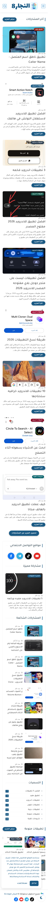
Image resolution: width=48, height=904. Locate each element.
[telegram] (19, 556)
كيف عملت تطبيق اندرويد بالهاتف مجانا (28, 507)
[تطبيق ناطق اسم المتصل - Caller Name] (34, 661)
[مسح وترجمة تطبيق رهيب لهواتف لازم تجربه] (34, 753)
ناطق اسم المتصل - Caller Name (14, 631)
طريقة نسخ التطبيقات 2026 (26, 340)
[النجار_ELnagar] (24, 6)
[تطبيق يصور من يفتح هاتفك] (34, 724)
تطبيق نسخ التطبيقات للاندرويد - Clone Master (15, 679)
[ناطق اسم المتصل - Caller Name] (34, 630)
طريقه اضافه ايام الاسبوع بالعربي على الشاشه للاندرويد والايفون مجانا (15, 647)
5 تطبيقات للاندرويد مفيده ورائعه (25, 599)
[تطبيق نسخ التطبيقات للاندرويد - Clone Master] (34, 677)
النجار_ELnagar (10, 894)
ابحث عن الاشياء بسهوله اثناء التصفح (25, 451)
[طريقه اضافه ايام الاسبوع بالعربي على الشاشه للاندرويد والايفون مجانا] (34, 645)
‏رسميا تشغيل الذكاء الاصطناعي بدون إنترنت (35, 854)
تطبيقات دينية (23, 810)
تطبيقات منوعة (23, 814)
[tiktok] (28, 556)
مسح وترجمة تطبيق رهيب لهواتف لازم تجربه (15, 754)
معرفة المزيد (22, 883)
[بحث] (5, 6)
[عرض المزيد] (10, 19)
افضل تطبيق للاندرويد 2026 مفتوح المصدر (26, 224)
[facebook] (11, 556)
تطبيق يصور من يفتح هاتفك (15, 724)
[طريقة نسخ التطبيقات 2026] (34, 738)
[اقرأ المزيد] (38, 77)
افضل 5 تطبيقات (24, 791)
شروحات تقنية (23, 819)
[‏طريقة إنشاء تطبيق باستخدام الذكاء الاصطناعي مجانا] (34, 707)
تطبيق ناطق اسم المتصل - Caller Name (27, 60)
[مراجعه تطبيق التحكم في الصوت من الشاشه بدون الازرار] (34, 768)
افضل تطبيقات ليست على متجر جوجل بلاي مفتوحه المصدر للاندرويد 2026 (27, 283)
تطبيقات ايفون (24, 805)
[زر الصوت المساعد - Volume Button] (34, 693)
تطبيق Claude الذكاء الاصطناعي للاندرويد (14, 854)
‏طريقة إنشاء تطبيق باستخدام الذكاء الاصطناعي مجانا (15, 710)
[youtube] (37, 556)
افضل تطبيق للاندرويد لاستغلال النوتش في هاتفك (26, 116)
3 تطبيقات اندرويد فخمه (29, 170)
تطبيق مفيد (24, 796)
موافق (34, 883)
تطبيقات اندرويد (23, 800)
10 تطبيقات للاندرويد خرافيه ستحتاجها (26, 394)
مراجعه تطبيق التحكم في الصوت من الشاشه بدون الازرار (15, 771)
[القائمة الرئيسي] (43, 6)
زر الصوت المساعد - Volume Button (14, 693)
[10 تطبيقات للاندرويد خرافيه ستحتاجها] (24, 374)
